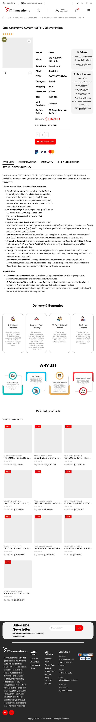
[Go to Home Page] (3, 17)
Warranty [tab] (47, 162)
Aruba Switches (9, 456)
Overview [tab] (8, 162)
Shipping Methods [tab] (68, 162)
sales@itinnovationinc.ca (33, 3)
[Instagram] (86, 3)
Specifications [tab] (27, 162)
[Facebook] (78, 3)
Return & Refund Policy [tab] (16, 167)
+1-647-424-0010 (65, 673)
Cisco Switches (69, 456)
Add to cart (47, 141)
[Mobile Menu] (88, 10)
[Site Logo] (17, 10)
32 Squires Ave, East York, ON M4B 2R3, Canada (66, 662)
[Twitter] (82, 3)
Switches (18, 456)
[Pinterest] (91, 3)
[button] (38, 10)
